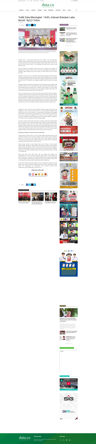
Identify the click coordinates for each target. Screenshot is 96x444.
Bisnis (19, 200)
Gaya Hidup (58, 10)
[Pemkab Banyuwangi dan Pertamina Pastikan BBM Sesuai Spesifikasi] (51, 197)
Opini (61, 316)
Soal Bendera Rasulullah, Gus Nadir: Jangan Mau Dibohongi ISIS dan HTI (71, 34)
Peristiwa (21, 10)
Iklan (28, 0)
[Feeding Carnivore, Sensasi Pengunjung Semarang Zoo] (62, 29)
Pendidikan (50, 10)
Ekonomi (40, 10)
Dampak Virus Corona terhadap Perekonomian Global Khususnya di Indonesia (68, 320)
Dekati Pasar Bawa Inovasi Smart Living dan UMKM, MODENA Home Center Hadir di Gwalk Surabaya (37, 202)
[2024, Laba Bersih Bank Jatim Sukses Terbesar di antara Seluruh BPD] (24, 197)
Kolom (69, 10)
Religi (64, 10)
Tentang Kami (42, 0)
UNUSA (45, 10)
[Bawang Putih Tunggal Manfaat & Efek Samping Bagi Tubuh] (62, 333)
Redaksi (31, 0)
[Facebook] (71, 1)
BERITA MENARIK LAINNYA (23, 190)
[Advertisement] (38, 56)
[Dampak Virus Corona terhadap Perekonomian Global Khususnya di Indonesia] (69, 312)
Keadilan (33, 10)
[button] (76, 10)
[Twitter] (75, 1)
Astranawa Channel (36, 0)
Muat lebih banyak (68, 45)
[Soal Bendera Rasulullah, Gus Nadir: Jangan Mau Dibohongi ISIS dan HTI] (62, 34)
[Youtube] (77, 1)
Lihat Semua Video (68, 389)
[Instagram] (73, 1)
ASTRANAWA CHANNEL (64, 376)
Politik (27, 10)
